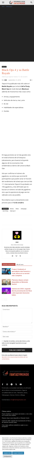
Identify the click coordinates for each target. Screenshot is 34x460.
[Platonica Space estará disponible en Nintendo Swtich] (6, 282)
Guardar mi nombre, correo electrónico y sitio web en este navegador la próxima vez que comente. (16, 343)
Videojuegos (9, 6)
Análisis (4, 273)
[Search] (31, 2)
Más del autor (20, 264)
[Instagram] (13, 256)
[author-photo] (17, 239)
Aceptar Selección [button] (18, 453)
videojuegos (23, 208)
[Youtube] (20, 384)
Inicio (3, 6)
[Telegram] (20, 221)
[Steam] (17, 256)
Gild (5, 80)
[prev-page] (3, 299)
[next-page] (6, 299)
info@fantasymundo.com (18, 400)
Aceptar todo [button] (7, 453)
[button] (3, 2)
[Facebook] (3, 221)
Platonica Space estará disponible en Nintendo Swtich (20, 282)
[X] (8, 221)
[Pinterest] (12, 221)
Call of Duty (5, 211)
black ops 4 (12, 211)
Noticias (4, 66)
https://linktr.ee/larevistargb (17, 244)
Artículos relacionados (8, 264)
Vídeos (17, 208)
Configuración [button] (7, 456)
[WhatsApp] (16, 221)
